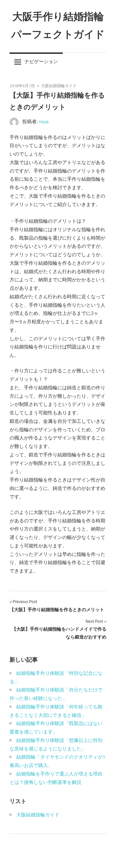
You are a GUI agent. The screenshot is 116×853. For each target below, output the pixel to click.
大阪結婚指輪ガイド (59, 86)
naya (44, 121)
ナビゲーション (41, 61)
